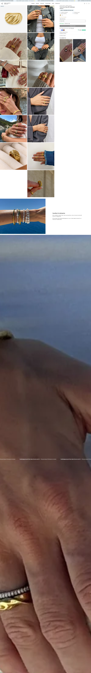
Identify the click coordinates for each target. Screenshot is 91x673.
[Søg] (87, 3)
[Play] (66, 50)
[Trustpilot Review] (79, 30)
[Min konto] (84, 3)
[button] (33, 3)
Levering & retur (63, 33)
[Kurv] (89, 3)
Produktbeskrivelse (63, 32)
